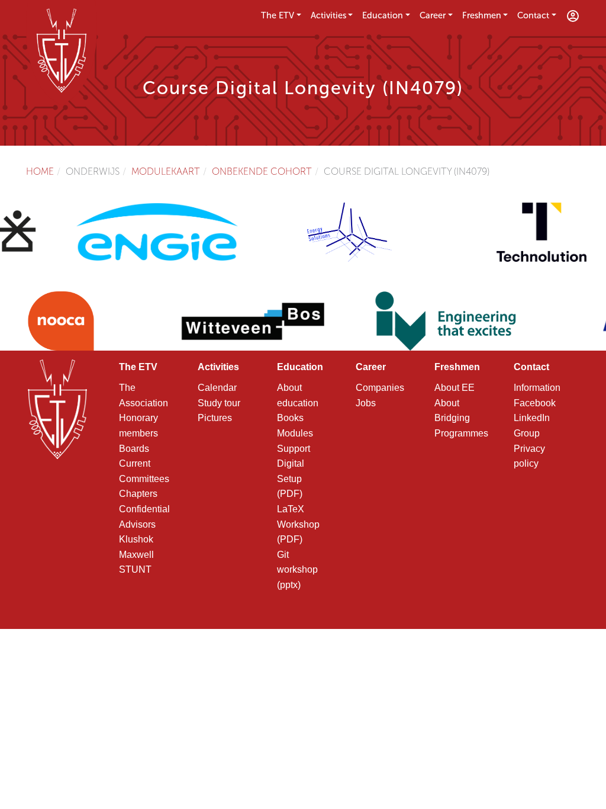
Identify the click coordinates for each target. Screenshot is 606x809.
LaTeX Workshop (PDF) (298, 524)
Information (537, 388)
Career (433, 15)
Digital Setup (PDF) (290, 478)
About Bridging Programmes (461, 418)
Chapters (138, 494)
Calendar (217, 388)
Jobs (366, 403)
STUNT (135, 569)
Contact (533, 15)
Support (293, 449)
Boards (134, 449)
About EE (454, 388)
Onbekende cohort (262, 171)
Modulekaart (165, 171)
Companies (380, 388)
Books (290, 418)
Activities (328, 15)
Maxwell (136, 555)
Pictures (215, 418)
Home (40, 171)
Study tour (219, 403)
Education (382, 15)
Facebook (535, 403)
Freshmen (481, 15)
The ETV (277, 15)
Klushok (136, 539)
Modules (295, 433)
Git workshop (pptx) (297, 570)
